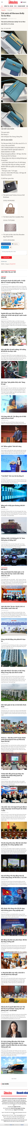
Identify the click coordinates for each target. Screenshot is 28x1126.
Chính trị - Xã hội (8, 6)
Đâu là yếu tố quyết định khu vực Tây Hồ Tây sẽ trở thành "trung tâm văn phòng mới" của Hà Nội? (13, 1008)
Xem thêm (14, 1078)
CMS (12, 1124)
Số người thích (12, 263)
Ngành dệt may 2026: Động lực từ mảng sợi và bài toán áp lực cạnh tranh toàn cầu (14, 315)
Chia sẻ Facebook (6, 243)
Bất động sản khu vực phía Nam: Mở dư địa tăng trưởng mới (14, 940)
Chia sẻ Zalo (5, 247)
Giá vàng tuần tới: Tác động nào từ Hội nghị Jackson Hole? (13, 417)
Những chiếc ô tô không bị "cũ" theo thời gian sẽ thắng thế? (13, 539)
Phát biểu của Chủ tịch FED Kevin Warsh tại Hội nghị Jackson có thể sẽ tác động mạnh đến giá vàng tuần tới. (13, 423)
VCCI (15, 6)
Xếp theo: (3, 263)
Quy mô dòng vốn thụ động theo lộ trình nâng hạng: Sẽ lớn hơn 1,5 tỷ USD (14, 876)
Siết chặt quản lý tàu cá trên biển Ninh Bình (13, 705)
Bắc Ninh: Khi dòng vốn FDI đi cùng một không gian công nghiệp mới (13, 909)
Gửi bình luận (6, 257)
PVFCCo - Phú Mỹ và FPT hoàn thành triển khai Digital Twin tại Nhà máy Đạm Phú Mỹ (13, 739)
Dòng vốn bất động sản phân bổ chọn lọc (13, 640)
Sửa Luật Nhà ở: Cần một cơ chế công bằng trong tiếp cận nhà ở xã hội (13, 671)
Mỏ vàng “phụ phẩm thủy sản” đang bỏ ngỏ (13, 383)
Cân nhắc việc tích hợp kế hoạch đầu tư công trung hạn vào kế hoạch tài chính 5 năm (14, 808)
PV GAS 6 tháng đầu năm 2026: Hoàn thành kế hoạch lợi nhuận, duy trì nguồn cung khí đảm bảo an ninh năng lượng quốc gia (13, 1044)
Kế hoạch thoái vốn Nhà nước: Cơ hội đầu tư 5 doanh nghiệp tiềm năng (13, 281)
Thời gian (7, 264)
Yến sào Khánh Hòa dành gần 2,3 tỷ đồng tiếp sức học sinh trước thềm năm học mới (12, 573)
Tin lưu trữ (9, 10)
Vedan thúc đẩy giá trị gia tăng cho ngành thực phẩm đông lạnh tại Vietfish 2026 (12, 775)
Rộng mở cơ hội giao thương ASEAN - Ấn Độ (13, 506)
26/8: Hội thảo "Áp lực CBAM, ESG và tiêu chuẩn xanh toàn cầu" (13, 607)
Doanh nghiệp (21, 6)
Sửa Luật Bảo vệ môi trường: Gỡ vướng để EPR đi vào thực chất (13, 350)
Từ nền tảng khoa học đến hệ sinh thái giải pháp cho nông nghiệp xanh (14, 844)
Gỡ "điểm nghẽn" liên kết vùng (11, 446)
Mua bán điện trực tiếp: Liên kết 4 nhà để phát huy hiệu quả (13, 973)
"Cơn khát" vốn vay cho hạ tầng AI (12, 476)
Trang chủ (3, 10)
